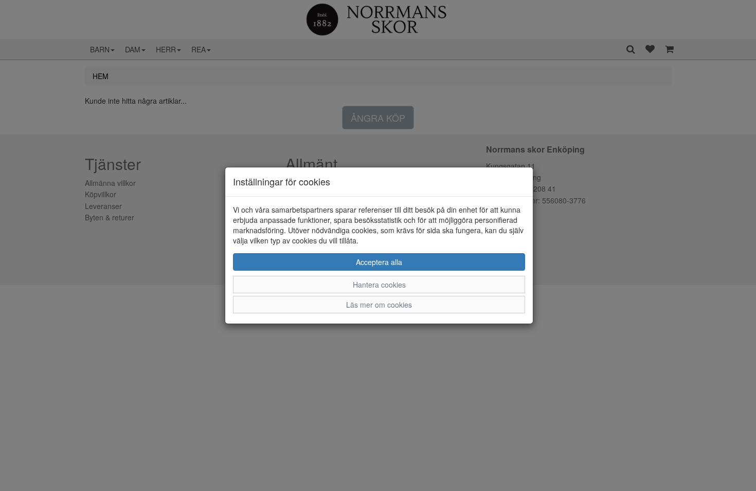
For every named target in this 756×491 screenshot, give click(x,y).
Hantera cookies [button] (379, 284)
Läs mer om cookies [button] (379, 304)
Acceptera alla (379, 262)
